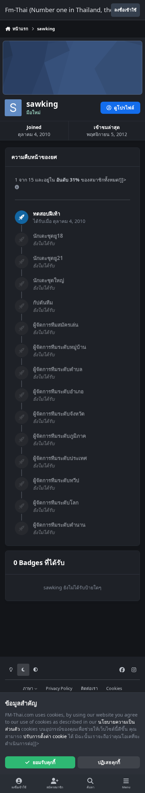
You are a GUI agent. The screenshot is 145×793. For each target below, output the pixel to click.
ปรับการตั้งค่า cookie (45, 736)
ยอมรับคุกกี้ (44, 762)
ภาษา (28, 688)
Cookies (114, 688)
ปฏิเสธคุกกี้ (109, 762)
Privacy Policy (59, 688)
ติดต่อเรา (89, 688)
